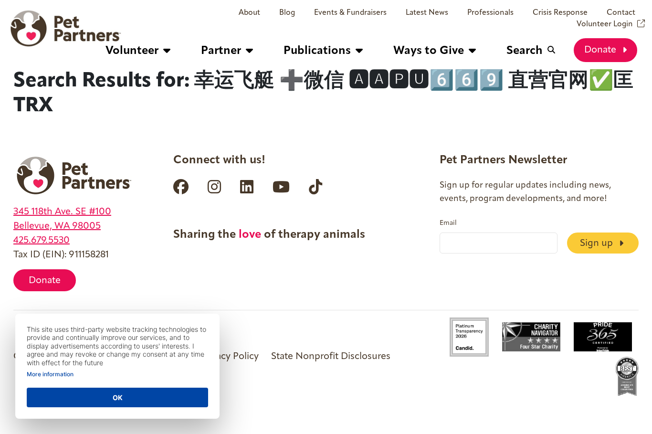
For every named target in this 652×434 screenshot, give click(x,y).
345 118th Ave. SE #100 (62, 212)
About (249, 13)
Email (448, 223)
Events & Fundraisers (350, 13)
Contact (621, 13)
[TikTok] (315, 186)
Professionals (490, 13)
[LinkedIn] (246, 186)
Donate (601, 50)
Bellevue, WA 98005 (57, 226)
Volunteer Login (605, 24)
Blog (287, 13)
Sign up (597, 243)
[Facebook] (181, 186)
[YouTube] (281, 186)
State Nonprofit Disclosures (330, 356)
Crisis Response (560, 13)
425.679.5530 (41, 240)
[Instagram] (214, 186)
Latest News (427, 13)
